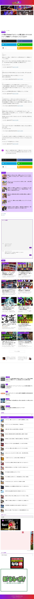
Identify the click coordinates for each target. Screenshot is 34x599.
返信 (30, 247)
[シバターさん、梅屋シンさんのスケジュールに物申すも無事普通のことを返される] (2, 421)
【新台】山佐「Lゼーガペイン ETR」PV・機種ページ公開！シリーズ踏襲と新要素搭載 (24, 308)
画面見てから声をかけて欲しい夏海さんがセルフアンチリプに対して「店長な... (17, 495)
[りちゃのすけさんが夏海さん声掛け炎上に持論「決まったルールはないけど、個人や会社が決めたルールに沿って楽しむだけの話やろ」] (2, 464)
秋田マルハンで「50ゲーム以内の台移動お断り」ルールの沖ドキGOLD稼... (16, 443)
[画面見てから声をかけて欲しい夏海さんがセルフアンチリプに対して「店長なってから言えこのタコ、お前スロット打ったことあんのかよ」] (2, 497)
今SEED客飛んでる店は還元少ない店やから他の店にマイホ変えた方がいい (16, 505)
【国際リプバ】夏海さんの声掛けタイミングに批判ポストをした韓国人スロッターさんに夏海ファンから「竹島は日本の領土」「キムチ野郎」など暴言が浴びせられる (19, 189)
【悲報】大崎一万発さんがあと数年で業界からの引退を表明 (14, 429)
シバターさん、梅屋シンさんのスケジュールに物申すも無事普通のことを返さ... (17, 419)
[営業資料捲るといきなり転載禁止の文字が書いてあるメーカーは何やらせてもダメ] (2, 487)
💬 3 (18, 287)
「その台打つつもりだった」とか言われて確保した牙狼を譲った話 (15, 457)
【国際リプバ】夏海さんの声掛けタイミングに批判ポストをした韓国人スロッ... (17, 500)
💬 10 (18, 339)
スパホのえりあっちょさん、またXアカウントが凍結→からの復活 (15, 481)
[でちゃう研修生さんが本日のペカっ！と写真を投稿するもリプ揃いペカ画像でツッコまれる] (2, 478)
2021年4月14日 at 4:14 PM (8, 251)
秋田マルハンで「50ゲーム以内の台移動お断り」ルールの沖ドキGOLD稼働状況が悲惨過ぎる (8, 273)
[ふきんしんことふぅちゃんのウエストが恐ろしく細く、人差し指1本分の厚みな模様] (2, 454)
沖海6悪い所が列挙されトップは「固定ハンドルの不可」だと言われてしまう (16, 467)
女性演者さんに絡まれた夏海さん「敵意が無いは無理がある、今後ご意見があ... (17, 438)
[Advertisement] (17, 369)
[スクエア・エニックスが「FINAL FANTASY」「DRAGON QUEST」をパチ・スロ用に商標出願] (2, 425)
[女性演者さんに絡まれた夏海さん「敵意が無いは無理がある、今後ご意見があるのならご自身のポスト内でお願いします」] (2, 440)
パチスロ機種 (4, 213)
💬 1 (2, 339)
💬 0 (18, 304)
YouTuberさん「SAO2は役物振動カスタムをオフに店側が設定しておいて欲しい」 (25, 343)
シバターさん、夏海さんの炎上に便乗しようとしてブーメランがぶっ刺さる (16, 448)
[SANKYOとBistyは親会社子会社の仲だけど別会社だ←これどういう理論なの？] (2, 492)
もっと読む (17, 351)
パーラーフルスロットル (17, 596)
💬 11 (2, 287)
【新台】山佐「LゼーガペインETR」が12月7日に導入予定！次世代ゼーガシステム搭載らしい (8, 343)
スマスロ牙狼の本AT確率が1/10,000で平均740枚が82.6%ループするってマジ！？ (24, 325)
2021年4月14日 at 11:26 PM (8, 243)
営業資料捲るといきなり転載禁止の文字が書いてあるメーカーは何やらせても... (17, 486)
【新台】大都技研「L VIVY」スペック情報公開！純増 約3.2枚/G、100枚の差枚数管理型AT (8, 308)
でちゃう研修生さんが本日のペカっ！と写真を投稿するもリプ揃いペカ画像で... (17, 476)
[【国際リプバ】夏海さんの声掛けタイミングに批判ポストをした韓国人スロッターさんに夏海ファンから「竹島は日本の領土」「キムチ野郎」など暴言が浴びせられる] (2, 502)
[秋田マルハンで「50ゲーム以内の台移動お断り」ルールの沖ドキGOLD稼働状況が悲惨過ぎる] (2, 445)
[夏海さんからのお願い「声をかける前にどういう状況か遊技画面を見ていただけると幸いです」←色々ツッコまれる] (2, 511)
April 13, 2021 (20, 79)
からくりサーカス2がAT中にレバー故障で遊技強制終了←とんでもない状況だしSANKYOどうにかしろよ (9, 290)
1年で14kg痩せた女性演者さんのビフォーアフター (15, 407)
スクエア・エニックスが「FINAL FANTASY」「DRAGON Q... (14, 424)
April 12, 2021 (15, 67)
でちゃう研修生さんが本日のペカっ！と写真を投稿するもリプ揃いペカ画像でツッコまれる (25, 273)
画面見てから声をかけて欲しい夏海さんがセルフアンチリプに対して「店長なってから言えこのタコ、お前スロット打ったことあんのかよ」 (19, 176)
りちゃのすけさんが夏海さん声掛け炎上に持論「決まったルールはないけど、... (17, 462)
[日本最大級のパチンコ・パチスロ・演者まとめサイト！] (17, 2)
